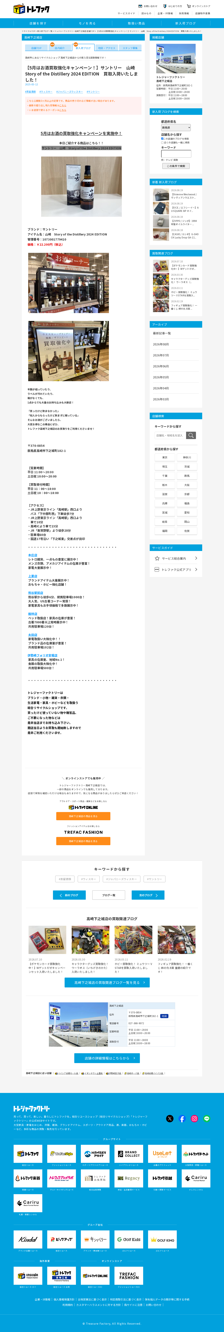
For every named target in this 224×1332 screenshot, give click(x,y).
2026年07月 (161, 355)
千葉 (164, 476)
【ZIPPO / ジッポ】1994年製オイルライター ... (184, 222)
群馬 (187, 476)
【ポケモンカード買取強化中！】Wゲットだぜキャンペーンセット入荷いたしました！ (47, 968)
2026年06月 (161, 366)
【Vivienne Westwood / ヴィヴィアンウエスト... (184, 196)
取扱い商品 (136, 23)
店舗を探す (38, 23)
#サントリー (93, 91)
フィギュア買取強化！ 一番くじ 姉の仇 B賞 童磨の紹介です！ (175, 968)
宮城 (164, 512)
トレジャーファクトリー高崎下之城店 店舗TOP (74, 31)
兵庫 (164, 503)
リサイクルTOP (28, 31)
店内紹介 (60, 48)
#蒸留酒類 (30, 91)
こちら (62, 105)
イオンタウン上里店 (93, 1073)
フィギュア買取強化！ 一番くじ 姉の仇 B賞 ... (184, 307)
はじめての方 (175, 6)
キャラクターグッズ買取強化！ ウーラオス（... (185, 280)
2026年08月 (161, 344)
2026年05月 (161, 377)
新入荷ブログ (185, 23)
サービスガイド (126, 13)
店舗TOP (36, 48)
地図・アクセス (106, 48)
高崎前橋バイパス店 (154, 1073)
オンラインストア (201, 6)
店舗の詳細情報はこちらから (107, 1058)
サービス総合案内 (174, 558)
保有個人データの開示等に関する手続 (167, 1299)
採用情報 (184, 13)
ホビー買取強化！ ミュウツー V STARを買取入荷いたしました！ (133, 968)
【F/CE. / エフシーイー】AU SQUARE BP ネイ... (185, 209)
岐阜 (164, 522)
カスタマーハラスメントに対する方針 (98, 1305)
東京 (164, 457)
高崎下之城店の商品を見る (83, 816)
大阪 (187, 485)
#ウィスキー (46, 91)
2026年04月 (161, 388)
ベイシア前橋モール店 (68, 1073)
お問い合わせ (154, 1305)
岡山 (187, 522)
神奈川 (187, 457)
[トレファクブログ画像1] (81, 216)
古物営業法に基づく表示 (92, 1299)
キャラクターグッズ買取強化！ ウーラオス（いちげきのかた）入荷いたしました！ (90, 968)
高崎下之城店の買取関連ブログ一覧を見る (107, 982)
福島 (187, 503)
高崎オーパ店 (133, 1073)
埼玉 (164, 466)
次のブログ (146, 895)
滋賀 (164, 494)
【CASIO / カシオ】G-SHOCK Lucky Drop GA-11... (185, 236)
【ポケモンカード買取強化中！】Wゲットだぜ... (184, 267)
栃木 (164, 485)
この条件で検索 (176, 166)
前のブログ (71, 895)
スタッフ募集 (130, 48)
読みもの (147, 13)
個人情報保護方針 (64, 1299)
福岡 (164, 531)
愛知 (187, 512)
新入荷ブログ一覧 (44, 31)
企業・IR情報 (165, 13)
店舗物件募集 (202, 13)
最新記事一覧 (162, 333)
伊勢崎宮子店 (115, 1073)
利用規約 (67, 1305)
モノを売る (87, 23)
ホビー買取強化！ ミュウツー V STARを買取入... (184, 293)
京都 (187, 494)
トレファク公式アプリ (176, 569)
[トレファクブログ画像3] (69, 380)
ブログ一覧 (108, 895)
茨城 (187, 466)
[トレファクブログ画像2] (69, 312)
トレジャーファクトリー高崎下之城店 (170, 79)
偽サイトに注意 (133, 1305)
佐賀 (187, 531)
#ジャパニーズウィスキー (69, 91)
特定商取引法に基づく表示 (126, 1299)
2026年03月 (161, 399)
